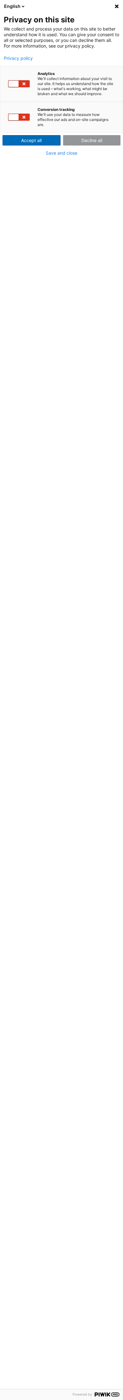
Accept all (31, 140)
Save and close (61, 153)
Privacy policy (18, 58)
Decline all (91, 140)
